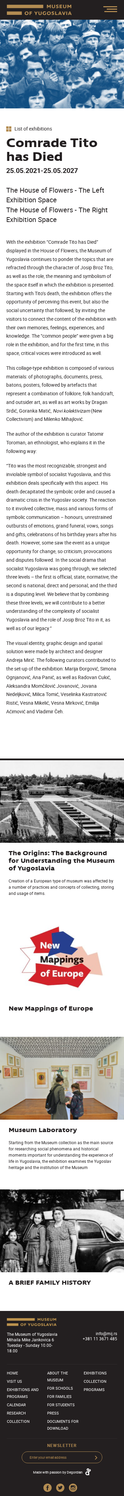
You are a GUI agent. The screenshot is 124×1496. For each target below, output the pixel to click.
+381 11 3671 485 (100, 1338)
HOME (12, 1373)
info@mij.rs (106, 1333)
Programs (94, 1389)
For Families (59, 1396)
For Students (61, 1404)
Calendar (16, 1404)
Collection (18, 1421)
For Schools (60, 1388)
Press (53, 1413)
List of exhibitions (32, 129)
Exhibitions (95, 1373)
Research (16, 1413)
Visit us (14, 1381)
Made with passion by (58, 1472)
